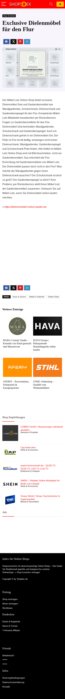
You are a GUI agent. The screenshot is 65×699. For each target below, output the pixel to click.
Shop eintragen (60, 4)
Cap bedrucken (28, 447)
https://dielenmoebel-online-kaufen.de (25, 207)
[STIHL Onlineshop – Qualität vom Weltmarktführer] (47, 360)
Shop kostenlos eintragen (28, 572)
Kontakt (6, 686)
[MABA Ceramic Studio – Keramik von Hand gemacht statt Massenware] (17, 318)
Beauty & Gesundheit (30, 502)
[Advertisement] (32, 250)
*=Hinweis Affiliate (11, 630)
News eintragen (10, 603)
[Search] (51, 4)
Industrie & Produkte (29, 432)
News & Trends (10, 626)
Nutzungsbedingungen (13, 678)
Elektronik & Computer (30, 471)
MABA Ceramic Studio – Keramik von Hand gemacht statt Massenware (17, 343)
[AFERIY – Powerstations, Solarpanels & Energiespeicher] (17, 360)
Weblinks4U (8, 655)
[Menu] (4, 4)
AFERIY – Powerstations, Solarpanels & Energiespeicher (16, 384)
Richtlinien (7, 608)
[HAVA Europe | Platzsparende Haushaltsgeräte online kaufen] (47, 318)
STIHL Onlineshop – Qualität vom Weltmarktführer (43, 384)
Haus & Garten (9, 16)
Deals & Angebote (11, 621)
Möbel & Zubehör (36, 297)
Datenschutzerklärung (13, 682)
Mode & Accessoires (29, 450)
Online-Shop (53, 297)
